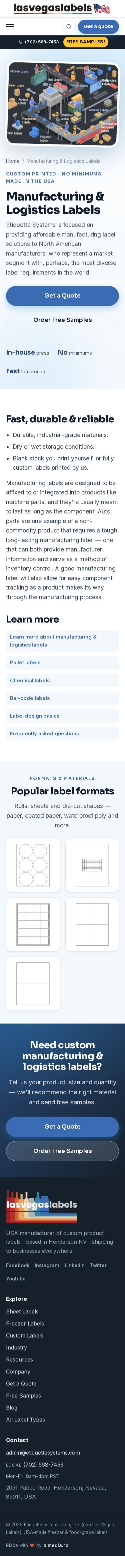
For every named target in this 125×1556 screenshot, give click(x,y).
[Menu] (10, 26)
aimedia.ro (55, 1545)
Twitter (98, 1265)
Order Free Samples (62, 320)
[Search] (68, 26)
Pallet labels (25, 663)
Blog (11, 1407)
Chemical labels (30, 681)
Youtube (16, 1278)
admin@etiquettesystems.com (43, 1452)
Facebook (17, 1265)
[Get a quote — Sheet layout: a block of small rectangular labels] (92, 865)
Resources (19, 1359)
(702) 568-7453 (34, 1464)
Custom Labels (24, 1335)
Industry (16, 1347)
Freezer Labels (25, 1323)
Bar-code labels (30, 698)
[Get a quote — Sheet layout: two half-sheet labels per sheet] (33, 984)
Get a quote (98, 26)
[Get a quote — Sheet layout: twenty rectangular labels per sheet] (33, 924)
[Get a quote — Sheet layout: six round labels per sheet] (33, 865)
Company (18, 1371)
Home (13, 161)
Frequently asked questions (44, 734)
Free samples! (85, 42)
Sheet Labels (22, 1311)
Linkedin (75, 1265)
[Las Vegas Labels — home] (62, 8)
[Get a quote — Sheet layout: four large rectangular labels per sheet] (92, 924)
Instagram (47, 1265)
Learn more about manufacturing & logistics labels (53, 641)
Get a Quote (62, 295)
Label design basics (34, 716)
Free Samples (23, 1395)
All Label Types (25, 1419)
